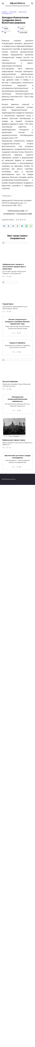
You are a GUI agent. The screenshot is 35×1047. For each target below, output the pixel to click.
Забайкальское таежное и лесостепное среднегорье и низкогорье (14, 267)
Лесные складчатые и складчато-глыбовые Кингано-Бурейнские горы (17, 322)
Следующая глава (24, 214)
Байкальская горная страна (14, 440)
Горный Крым (8, 304)
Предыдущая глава (16, 211)
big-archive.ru (17, 3)
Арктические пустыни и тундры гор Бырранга (17, 457)
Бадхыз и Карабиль (17, 343)
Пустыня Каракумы (10, 381)
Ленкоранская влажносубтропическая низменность (17, 399)
